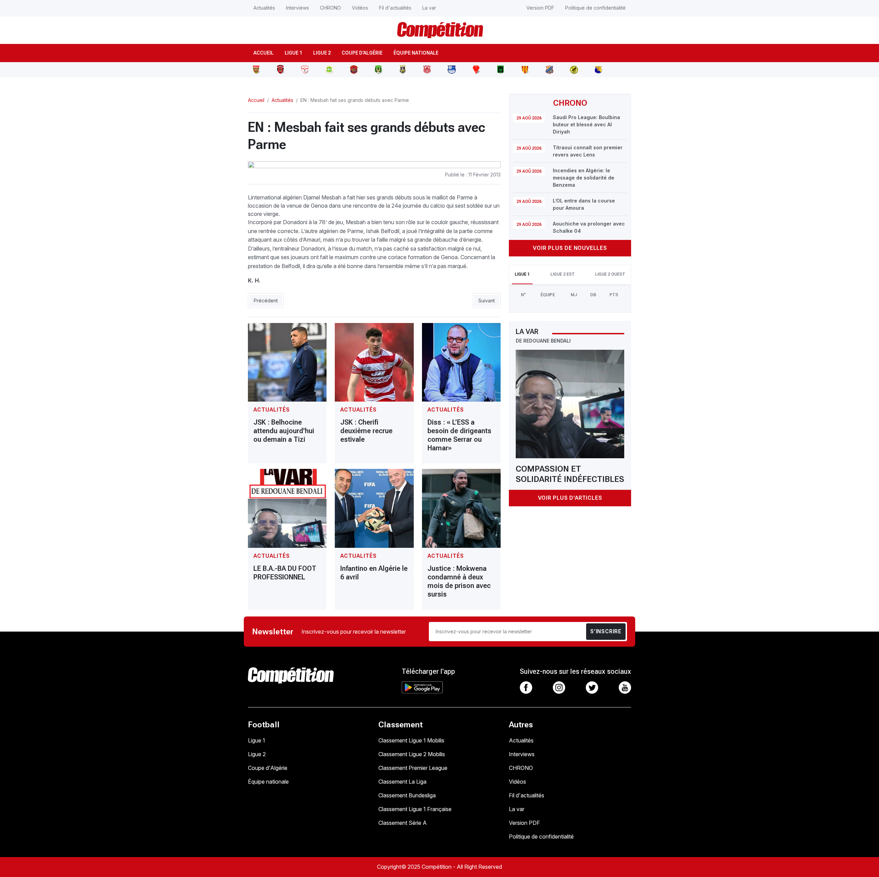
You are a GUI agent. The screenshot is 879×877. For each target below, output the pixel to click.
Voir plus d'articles (570, 498)
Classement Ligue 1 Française (415, 809)
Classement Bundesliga (407, 795)
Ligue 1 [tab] (522, 274)
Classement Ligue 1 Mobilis (411, 740)
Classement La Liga (402, 781)
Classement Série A (402, 822)
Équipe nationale (415, 53)
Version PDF (540, 8)
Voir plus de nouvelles (570, 248)
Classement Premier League (412, 767)
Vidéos (360, 8)
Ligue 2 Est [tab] (562, 274)
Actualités (264, 8)
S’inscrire (605, 631)
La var (429, 8)
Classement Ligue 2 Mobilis (411, 754)
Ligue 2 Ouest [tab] (610, 274)
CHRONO (330, 8)
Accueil (263, 53)
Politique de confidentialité (595, 8)
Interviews (297, 8)
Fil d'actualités (395, 8)
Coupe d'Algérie (362, 53)
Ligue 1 (293, 53)
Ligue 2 (322, 53)
